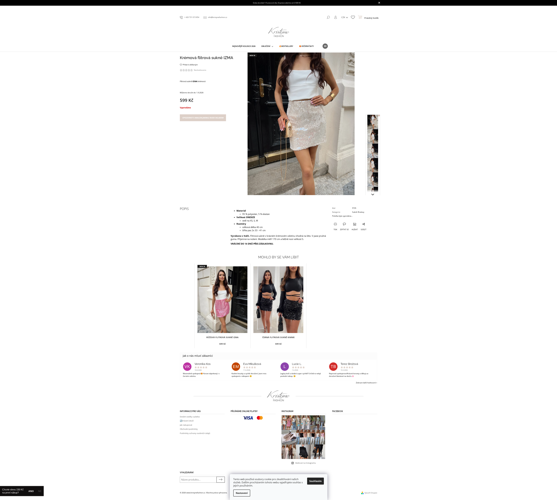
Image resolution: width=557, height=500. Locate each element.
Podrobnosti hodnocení (216, 70)
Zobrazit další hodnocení (366, 382)
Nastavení (242, 493)
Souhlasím (315, 481)
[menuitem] (243, 46)
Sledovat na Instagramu (305, 463)
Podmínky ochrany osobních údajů (195, 433)
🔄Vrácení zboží (187, 420)
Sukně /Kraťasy (358, 212)
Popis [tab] (184, 208)
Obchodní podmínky (189, 429)
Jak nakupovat (186, 425)
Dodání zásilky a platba (190, 416)
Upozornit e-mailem (203, 118)
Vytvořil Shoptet (370, 493)
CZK (343, 17)
